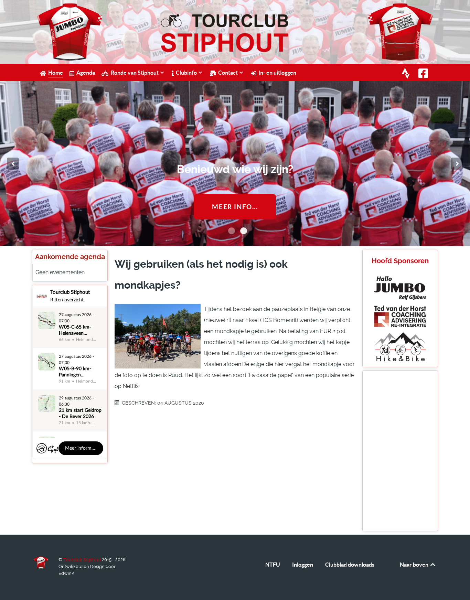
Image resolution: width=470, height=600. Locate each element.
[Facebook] (424, 73)
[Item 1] (243, 230)
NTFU (272, 564)
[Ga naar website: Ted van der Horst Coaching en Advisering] (400, 315)
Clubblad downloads (349, 564)
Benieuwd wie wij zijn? (235, 169)
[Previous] (13, 164)
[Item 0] (231, 230)
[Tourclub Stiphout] (41, 562)
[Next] (457, 164)
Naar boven (414, 564)
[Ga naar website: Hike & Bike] (400, 346)
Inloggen (302, 564)
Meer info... (235, 207)
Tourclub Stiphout (82, 559)
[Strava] (407, 73)
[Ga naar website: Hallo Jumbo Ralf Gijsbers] (400, 288)
